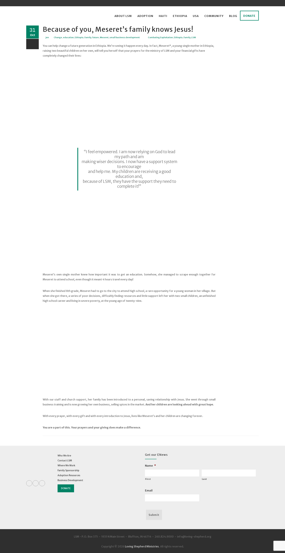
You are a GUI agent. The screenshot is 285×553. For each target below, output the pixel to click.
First (148, 479)
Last (204, 479)
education (68, 37)
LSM (193, 37)
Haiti (163, 16)
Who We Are (64, 455)
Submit (154, 514)
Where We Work (66, 465)
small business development (125, 37)
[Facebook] (243, 3)
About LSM (123, 16)
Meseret (104, 37)
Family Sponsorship (68, 470)
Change (58, 37)
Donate (249, 15)
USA (196, 16)
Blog (233, 16)
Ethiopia (180, 16)
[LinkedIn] (249, 3)
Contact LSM (65, 460)
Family (87, 37)
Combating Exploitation (160, 37)
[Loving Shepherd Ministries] (34, 16)
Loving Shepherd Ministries (142, 546)
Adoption (145, 16)
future (95, 37)
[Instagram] (255, 3)
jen (47, 37)
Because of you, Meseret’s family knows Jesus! (118, 29)
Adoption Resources (69, 475)
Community (213, 16)
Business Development (70, 480)
